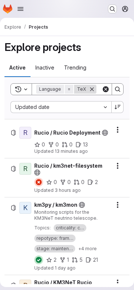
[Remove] (91, 89)
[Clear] (105, 89)
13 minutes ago (71, 151)
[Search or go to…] (112, 8)
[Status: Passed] (38, 259)
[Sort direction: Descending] (118, 107)
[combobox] (60, 107)
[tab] (17, 67)
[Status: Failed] (38, 182)
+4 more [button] (87, 248)
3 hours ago (68, 190)
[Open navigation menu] (20, 9)
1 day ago (65, 268)
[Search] (118, 89)
